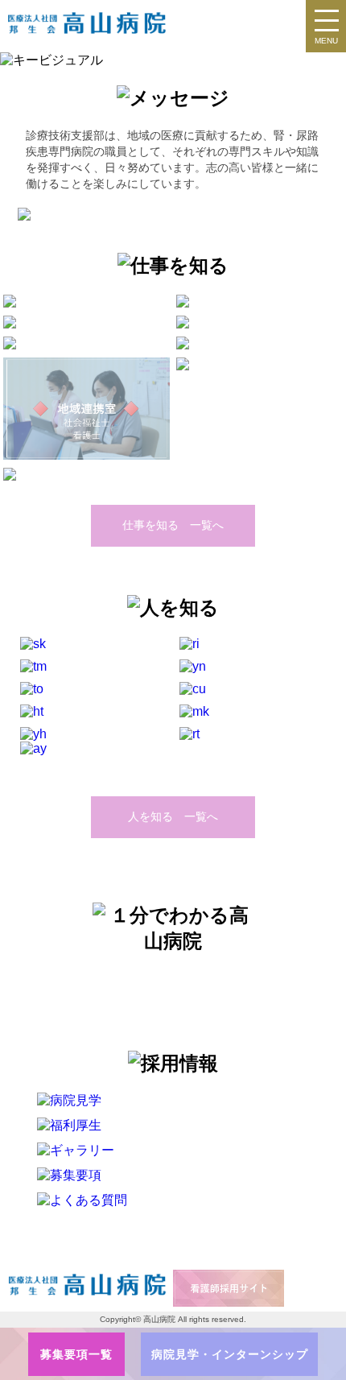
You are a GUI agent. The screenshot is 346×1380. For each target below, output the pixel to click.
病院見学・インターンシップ (229, 1354)
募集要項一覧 (76, 1354)
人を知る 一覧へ (173, 816)
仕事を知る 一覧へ (173, 525)
